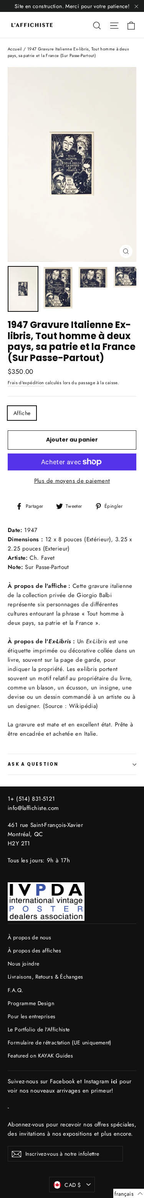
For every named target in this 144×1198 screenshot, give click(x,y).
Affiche (21, 413)
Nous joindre (24, 963)
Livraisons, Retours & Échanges (45, 976)
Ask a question (33, 764)
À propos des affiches (34, 950)
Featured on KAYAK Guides (40, 1055)
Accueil (15, 49)
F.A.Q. (15, 990)
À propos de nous (29, 937)
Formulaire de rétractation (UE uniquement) (59, 1042)
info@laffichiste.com (33, 808)
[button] (128, 1193)
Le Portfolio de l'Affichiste (39, 1029)
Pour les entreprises (32, 1016)
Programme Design (31, 1003)
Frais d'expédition (26, 383)
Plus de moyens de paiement (72, 481)
